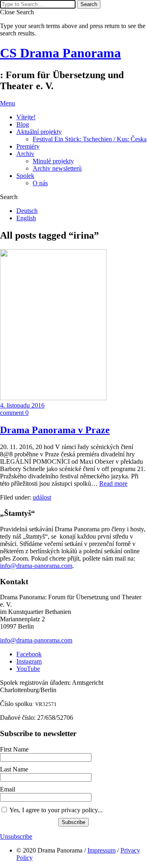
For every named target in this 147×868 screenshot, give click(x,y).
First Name (14, 749)
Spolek (25, 175)
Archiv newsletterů (57, 168)
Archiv (25, 153)
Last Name (14, 769)
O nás (40, 183)
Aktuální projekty (39, 131)
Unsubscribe (16, 836)
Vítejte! (26, 117)
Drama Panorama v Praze (55, 430)
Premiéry (28, 146)
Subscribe (73, 822)
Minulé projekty (53, 161)
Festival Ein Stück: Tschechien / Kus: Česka (90, 139)
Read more (113, 483)
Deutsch (27, 210)
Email (7, 789)
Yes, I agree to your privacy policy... (55, 810)
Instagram (29, 661)
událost (42, 497)
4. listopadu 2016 (22, 405)
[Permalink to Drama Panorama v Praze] (53, 398)
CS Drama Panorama (60, 53)
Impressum (101, 850)
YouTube (28, 668)
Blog (22, 124)
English (26, 218)
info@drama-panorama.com (36, 565)
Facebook (29, 654)
